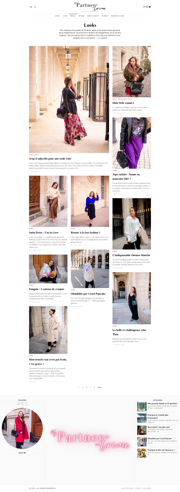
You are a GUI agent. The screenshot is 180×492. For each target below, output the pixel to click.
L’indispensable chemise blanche (131, 255)
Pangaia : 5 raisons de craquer (46, 289)
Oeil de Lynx (122, 99)
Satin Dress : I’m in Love (43, 232)
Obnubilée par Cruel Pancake (88, 293)
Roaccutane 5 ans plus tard (158, 427)
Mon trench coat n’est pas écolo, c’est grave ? (48, 361)
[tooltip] (144, 7)
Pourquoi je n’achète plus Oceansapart (158, 416)
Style (36, 154)
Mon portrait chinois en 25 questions (162, 403)
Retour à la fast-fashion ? (85, 232)
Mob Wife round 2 (123, 102)
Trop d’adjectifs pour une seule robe (50, 158)
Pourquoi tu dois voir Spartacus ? (161, 450)
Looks (31, 154)
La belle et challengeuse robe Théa (129, 332)
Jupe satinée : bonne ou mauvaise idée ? (126, 176)
